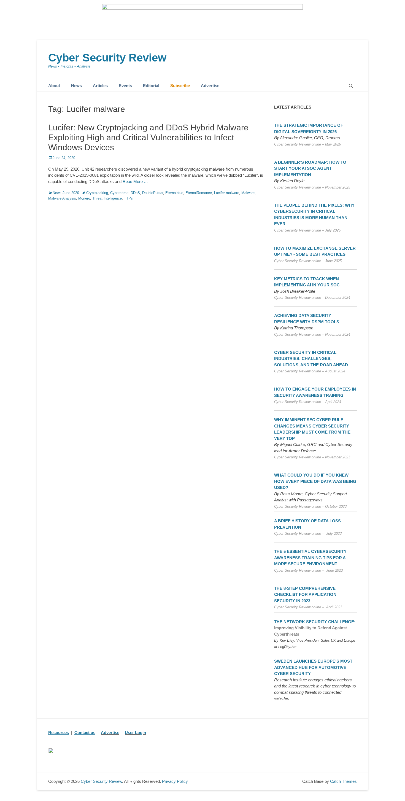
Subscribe (180, 85)
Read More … (135, 181)
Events (125, 85)
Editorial (151, 85)
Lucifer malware (226, 193)
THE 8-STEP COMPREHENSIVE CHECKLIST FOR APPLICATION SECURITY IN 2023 (305, 594)
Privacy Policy (175, 781)
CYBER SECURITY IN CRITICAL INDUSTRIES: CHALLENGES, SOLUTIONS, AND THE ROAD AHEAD (311, 358)
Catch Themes (343, 781)
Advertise (210, 85)
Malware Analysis (62, 198)
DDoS (135, 193)
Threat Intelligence (107, 198)
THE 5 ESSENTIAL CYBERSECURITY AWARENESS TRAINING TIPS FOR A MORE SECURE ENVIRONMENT (310, 557)
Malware (248, 193)
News (76, 85)
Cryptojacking (97, 193)
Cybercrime (119, 193)
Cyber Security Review (107, 58)
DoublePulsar (152, 193)
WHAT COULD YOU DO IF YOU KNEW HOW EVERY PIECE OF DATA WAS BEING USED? (315, 481)
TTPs (128, 198)
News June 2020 (66, 193)
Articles (100, 85)
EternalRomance (198, 193)
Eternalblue (174, 193)
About (54, 85)
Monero (84, 198)
